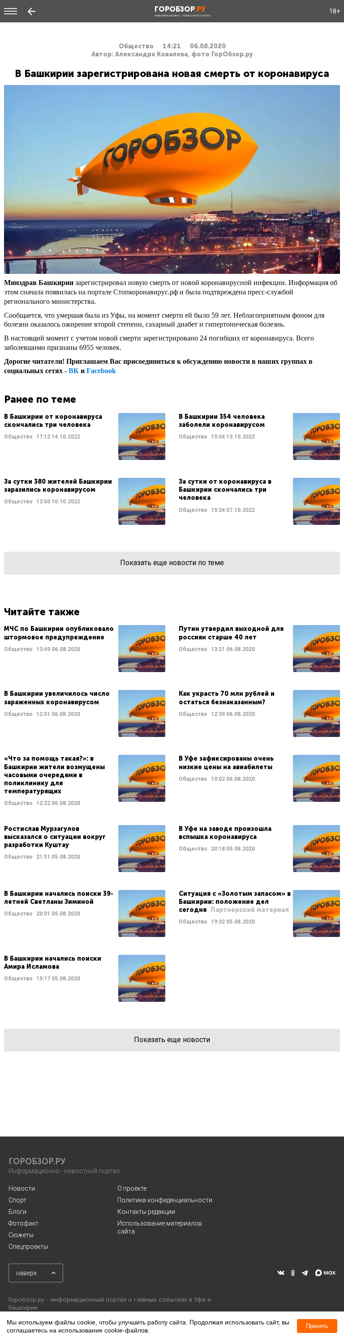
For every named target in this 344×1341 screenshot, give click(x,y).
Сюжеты (21, 1235)
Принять (317, 1326)
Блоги (17, 1211)
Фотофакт (24, 1223)
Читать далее (84, 436)
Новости (22, 1188)
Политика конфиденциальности (164, 1200)
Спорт (17, 1200)
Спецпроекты (28, 1246)
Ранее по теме (40, 399)
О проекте (131, 1188)
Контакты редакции (146, 1211)
